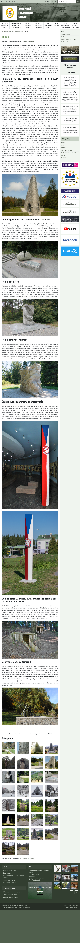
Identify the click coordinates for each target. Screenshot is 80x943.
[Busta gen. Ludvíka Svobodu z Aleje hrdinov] (8, 776)
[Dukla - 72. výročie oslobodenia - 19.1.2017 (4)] (51, 791)
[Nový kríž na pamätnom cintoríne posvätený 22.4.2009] (22, 776)
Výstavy (63, 155)
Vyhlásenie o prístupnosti (8, 905)
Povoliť (40, 893)
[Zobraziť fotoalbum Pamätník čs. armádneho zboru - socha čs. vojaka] (66, 885)
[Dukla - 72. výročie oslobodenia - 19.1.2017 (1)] (8, 791)
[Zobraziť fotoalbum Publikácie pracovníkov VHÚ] (66, 868)
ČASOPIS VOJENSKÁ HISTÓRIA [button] (75, 25)
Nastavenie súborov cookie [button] (20, 905)
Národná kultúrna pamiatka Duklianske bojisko (12, 31)
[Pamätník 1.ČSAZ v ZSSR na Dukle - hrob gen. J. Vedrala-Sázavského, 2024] (8, 748)
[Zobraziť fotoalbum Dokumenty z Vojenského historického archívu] (74, 868)
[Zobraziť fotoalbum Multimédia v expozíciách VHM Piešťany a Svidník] (57, 877)
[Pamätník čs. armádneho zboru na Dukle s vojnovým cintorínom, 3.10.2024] (37, 819)
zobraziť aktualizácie (28, 41)
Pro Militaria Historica (67, 158)
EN (55, 2)
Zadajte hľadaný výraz (64, 2)
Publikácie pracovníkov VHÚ (68, 153)
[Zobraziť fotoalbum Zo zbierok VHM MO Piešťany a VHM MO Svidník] (57, 868)
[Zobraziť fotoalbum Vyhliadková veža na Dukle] (66, 877)
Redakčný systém (70, 907)
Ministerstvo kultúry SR (9, 880)
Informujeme (64, 148)
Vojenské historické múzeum (10, 897)
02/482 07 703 (35, 878)
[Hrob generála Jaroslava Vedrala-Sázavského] (37, 776)
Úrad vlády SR (7, 873)
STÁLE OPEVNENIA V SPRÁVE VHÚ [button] (65, 25)
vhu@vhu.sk (36, 880)
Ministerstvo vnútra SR (9, 883)
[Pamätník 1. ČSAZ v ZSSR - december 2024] (51, 834)
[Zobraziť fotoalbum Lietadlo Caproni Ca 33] (74, 885)
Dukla (62, 32)
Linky (62, 145)
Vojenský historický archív (10, 894)
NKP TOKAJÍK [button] (56, 25)
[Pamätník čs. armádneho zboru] (51, 762)
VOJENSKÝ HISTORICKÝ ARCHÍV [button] (28, 25)
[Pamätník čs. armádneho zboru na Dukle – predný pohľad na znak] (22, 748)
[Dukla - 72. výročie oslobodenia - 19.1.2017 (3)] (37, 791)
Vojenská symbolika (66, 150)
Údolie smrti (64, 42)
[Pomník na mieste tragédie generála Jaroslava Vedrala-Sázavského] (51, 776)
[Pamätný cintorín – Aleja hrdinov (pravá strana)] (37, 762)
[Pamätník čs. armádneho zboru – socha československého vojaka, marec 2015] (8, 762)
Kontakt (63, 142)
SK (52, 2)
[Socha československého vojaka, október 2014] (37, 748)
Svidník (63, 37)
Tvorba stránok (67, 905)
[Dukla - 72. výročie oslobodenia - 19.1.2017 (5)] (8, 805)
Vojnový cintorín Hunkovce (68, 39)
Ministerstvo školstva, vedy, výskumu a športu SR (13, 876)
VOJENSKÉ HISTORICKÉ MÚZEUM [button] (38, 25)
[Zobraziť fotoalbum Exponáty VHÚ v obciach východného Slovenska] (74, 877)
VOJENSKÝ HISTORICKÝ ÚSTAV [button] (4, 25)
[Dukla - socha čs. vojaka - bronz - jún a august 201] (22, 762)
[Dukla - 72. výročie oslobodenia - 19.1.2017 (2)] (22, 791)
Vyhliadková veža (65, 34)
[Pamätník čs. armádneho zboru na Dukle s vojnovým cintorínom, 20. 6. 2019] (22, 805)
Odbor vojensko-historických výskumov (13, 892)
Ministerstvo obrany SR (9, 870)
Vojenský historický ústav (11, 907)
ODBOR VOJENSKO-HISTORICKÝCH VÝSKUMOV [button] (16, 25)
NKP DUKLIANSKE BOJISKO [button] (48, 25)
